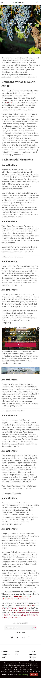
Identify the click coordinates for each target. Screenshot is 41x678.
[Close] (38, 328)
